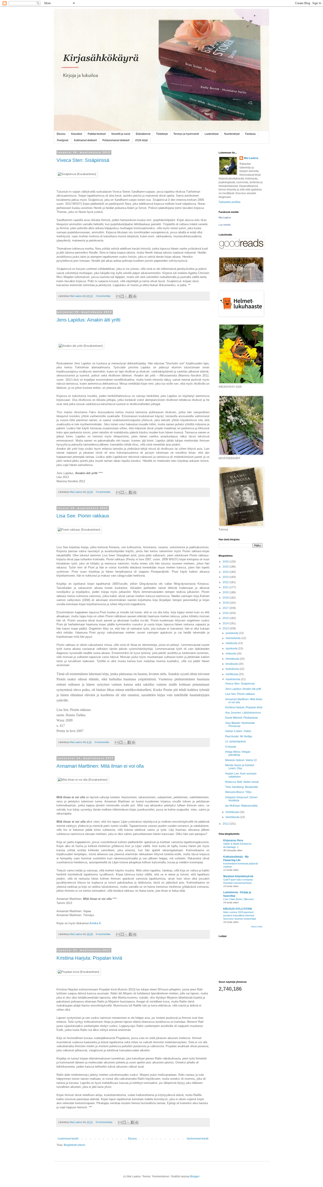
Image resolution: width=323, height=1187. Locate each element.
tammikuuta (233, 817)
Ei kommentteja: (104, 1122)
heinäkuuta (233, 658)
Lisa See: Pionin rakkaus (82, 516)
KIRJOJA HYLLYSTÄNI (237, 908)
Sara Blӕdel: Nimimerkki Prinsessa (240, 724)
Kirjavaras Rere (233, 840)
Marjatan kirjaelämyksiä (238, 876)
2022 (226, 582)
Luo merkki (224, 224)
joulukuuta (232, 633)
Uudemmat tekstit (68, 1138)
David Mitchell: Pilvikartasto (241, 717)
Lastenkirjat (211, 133)
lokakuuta (232, 643)
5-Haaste (230, 746)
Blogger (194, 1176)
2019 (226, 597)
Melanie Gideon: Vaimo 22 (241, 760)
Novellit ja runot (120, 133)
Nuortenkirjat (232, 133)
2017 (226, 608)
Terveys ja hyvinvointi (186, 133)
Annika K (95, 923)
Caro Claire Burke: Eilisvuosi (238, 899)
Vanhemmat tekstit (197, 1138)
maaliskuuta (233, 679)
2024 (226, 571)
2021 (226, 587)
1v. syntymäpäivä (235, 741)
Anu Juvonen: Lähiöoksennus (243, 712)
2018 (226, 602)
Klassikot (76, 133)
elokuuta (231, 653)
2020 (226, 592)
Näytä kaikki (257, 927)
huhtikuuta (232, 674)
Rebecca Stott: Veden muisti (242, 781)
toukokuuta (233, 668)
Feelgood (62, 140)
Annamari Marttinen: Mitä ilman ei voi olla (100, 766)
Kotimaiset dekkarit (85, 140)
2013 (226, 628)
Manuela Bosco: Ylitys (238, 792)
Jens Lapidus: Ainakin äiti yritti (88, 320)
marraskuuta (233, 638)
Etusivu (61, 133)
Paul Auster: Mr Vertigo (238, 736)
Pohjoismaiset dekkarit (115, 140)
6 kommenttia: (102, 742)
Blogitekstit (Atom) (74, 1145)
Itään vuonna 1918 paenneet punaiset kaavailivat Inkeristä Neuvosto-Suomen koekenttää (239, 915)
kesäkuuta (232, 663)
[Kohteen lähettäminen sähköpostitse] (118, 296)
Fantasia (250, 133)
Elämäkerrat (143, 133)
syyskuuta (232, 648)
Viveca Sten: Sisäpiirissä (82, 160)
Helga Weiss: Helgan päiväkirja (237, 753)
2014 (226, 623)
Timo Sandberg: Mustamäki (241, 787)
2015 (226, 618)
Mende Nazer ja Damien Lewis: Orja (239, 767)
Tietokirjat (162, 133)
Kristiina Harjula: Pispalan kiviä (89, 958)
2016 (226, 613)
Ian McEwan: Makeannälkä (241, 805)
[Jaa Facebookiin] (130, 296)
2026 (226, 561)
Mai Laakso (251, 158)
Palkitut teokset (97, 133)
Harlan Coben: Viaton (238, 731)
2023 (226, 577)
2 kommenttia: (103, 296)
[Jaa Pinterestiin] (134, 296)
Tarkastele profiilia (229, 202)
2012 (226, 823)
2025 (226, 566)
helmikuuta (233, 812)
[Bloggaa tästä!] (122, 296)
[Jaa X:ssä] (126, 296)
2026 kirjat (141, 140)
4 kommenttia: (103, 492)
